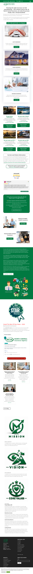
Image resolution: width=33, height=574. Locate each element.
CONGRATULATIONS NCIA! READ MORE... (16, 358)
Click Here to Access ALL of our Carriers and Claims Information (15, 162)
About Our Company (21, 544)
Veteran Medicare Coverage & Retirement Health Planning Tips (23, 372)
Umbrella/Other (6, 564)
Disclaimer (19, 551)
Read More (16, 46)
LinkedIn (19, 543)
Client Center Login (20, 554)
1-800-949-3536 (8, 549)
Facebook (19, 540)
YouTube (19, 542)
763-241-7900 (13, 167)
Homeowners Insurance (7, 560)
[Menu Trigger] (30, 1)
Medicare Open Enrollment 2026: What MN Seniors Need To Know (9, 372)
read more (9, 380)
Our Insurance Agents (21, 546)
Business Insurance (7, 561)
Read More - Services (8, 274)
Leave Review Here (16, 210)
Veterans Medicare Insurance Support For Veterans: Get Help (9, 394)
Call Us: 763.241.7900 (10, 122)
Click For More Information (9, 126)
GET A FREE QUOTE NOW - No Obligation (16, 23)
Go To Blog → (7, 408)
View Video (16, 99)
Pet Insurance (6, 565)
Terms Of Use (20, 550)
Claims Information (21, 547)
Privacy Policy (20, 548)
